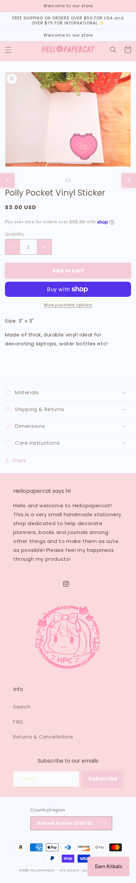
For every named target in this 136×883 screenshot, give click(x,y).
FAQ (18, 721)
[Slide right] (128, 180)
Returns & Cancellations (43, 737)
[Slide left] (7, 180)
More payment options (68, 305)
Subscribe (102, 778)
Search (22, 707)
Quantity (14, 234)
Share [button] (20, 460)
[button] (8, 50)
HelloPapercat (42, 870)
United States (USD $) (64, 823)
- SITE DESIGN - (70, 870)
